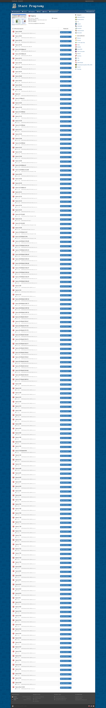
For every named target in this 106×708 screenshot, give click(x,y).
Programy (32, 11)
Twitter (35, 699)
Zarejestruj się (14, 1)
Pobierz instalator (65, 32)
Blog (39, 11)
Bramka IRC (20, 1)
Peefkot (15, 696)
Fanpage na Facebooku (39, 696)
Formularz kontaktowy (60, 696)
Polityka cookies (78, 698)
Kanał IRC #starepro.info (61, 699)
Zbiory (45, 11)
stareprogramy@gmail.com (61, 698)
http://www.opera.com (42, 19)
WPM (14, 699)
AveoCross (15, 698)
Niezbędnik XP (54, 11)
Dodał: (33, 21)
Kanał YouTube (37, 698)
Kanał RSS (36, 701)
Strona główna (16, 11)
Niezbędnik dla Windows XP (81, 699)
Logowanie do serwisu (89, 1)
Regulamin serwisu (79, 696)
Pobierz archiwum (65, 286)
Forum (25, 11)
